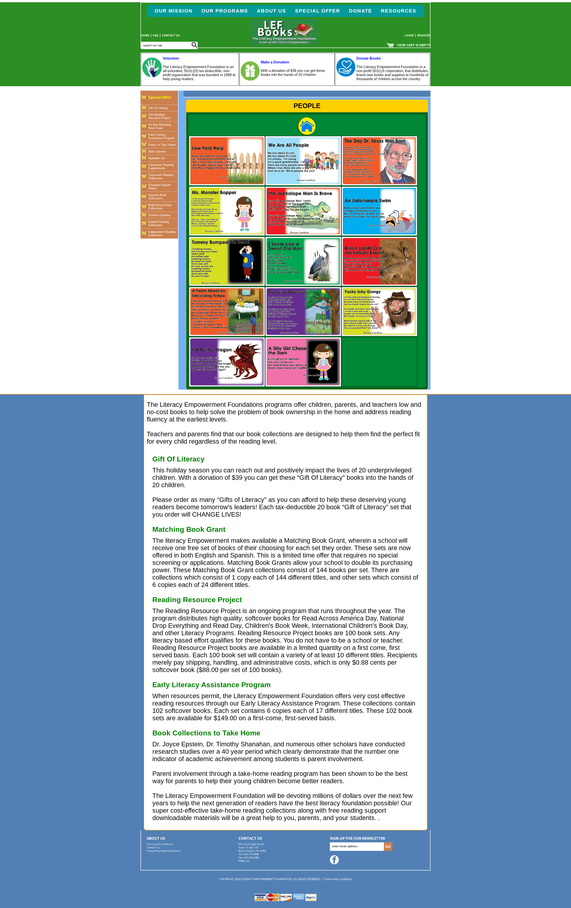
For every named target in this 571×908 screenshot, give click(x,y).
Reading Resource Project (197, 600)
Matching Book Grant (189, 529)
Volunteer (171, 58)
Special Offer (317, 11)
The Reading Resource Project (159, 116)
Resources (398, 11)
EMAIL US (243, 860)
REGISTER (423, 35)
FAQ (155, 35)
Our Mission (173, 11)
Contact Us (171, 35)
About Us (271, 11)
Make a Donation (275, 62)
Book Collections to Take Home (206, 733)
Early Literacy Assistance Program (211, 685)
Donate (360, 11)
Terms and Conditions (160, 844)
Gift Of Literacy (158, 108)
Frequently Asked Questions (163, 850)
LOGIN (409, 35)
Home (145, 35)
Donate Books (368, 58)
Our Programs (224, 11)
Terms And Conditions (338, 879)
